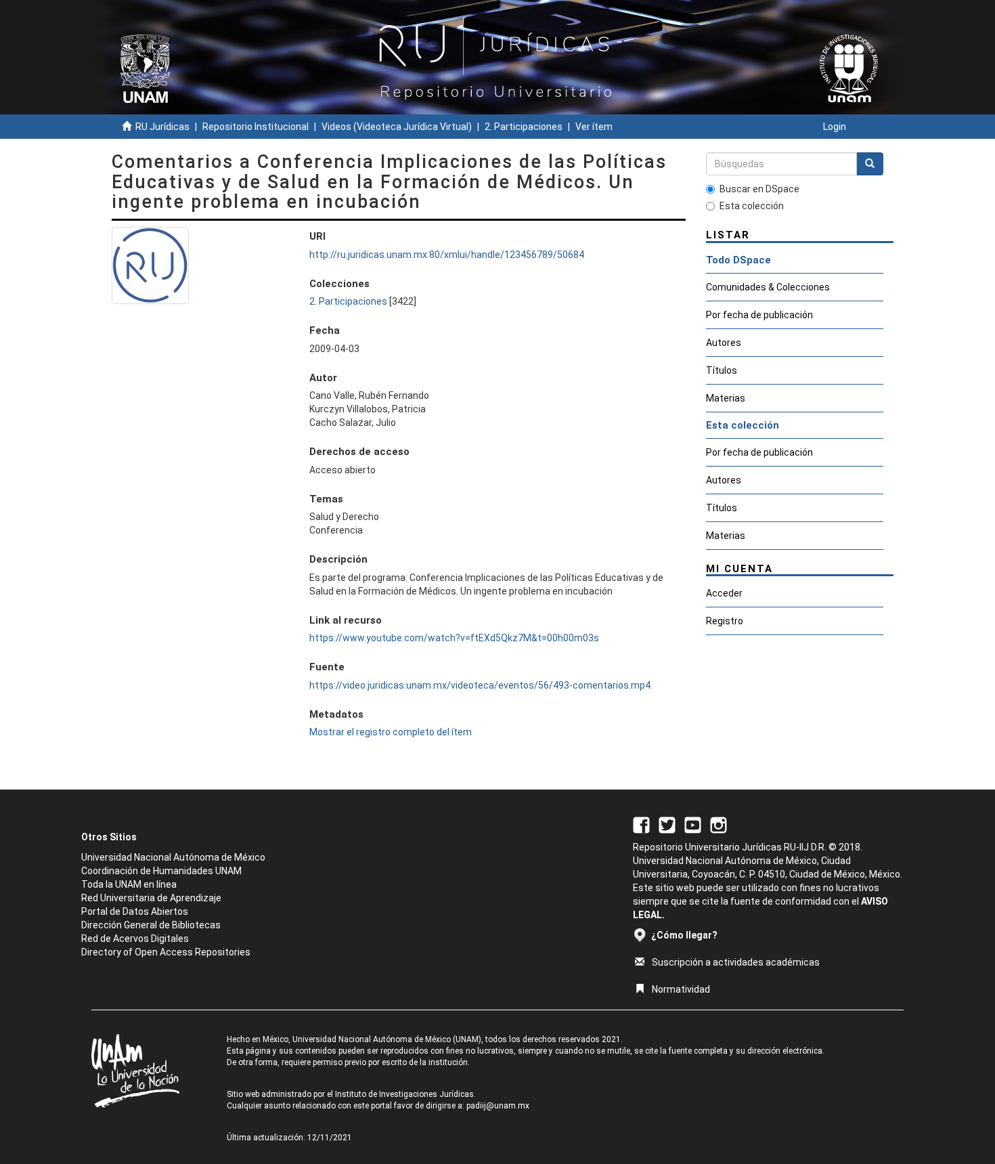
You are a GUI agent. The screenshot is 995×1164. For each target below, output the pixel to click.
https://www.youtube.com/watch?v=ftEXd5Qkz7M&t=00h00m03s (454, 637)
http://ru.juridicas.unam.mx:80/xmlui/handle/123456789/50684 (446, 254)
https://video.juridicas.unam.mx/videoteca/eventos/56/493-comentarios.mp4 (479, 685)
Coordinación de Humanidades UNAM (161, 870)
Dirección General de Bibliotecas (151, 925)
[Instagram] (718, 824)
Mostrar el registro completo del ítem (390, 732)
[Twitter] (667, 824)
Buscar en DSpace (759, 189)
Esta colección (752, 205)
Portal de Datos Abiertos (134, 911)
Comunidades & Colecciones (768, 287)
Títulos (721, 370)
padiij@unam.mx (497, 1106)
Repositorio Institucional (255, 126)
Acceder (724, 593)
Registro (724, 621)
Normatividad (681, 989)
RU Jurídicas (162, 126)
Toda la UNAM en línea (129, 884)
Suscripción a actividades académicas (736, 962)
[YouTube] (692, 824)
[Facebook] (641, 824)
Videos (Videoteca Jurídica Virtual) (397, 126)
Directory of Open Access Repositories (165, 952)
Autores (723, 342)
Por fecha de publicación (759, 314)
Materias (725, 398)
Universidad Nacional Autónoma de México (173, 857)
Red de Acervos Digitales (135, 938)
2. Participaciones (523, 126)
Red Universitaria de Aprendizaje (151, 897)
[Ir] (869, 163)
